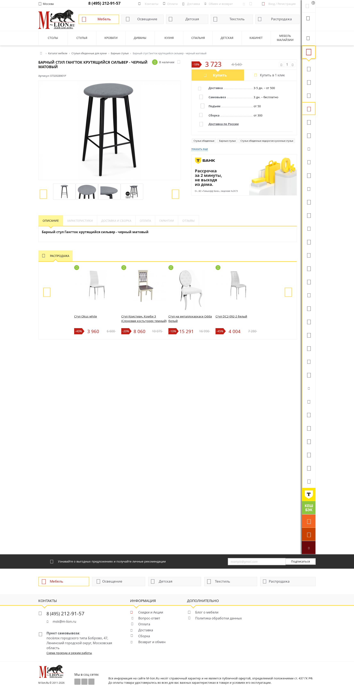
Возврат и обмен (152, 642)
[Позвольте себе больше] (308, 494)
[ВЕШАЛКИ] (308, 427)
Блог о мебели (206, 612)
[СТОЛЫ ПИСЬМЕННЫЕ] (308, 321)
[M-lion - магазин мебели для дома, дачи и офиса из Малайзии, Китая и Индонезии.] (56, 19)
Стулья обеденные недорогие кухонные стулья (267, 140)
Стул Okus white (85, 316)
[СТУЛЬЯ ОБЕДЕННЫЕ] (308, 108)
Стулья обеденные (204, 140)
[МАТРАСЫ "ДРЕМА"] (308, 148)
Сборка (144, 636)
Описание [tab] (51, 221)
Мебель (104, 19)
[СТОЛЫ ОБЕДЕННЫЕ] (308, 95)
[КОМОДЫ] (308, 228)
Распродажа (281, 19)
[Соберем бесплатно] (308, 534)
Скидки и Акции (150, 612)
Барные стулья (227, 140)
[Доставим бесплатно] (308, 521)
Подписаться (300, 561)
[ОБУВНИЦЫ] (308, 387)
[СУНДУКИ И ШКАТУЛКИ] (308, 401)
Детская (192, 19)
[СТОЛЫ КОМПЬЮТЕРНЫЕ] (308, 201)
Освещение (147, 19)
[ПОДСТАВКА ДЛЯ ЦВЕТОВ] (308, 348)
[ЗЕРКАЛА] (308, 374)
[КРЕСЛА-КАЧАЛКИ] (308, 334)
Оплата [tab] (145, 221)
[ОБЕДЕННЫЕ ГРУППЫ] (308, 281)
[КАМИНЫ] (308, 294)
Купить (220, 75)
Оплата (144, 624)
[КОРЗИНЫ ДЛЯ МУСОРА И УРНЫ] (308, 481)
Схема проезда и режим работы (69, 653)
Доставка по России (224, 124)
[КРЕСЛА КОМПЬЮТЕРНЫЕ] (308, 135)
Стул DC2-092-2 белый (231, 316)
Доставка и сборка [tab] (116, 221)
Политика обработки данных (218, 618)
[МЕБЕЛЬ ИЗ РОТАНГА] (308, 188)
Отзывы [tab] (188, 221)
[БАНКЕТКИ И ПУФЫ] (308, 361)
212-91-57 (65, 613)
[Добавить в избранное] (178, 62)
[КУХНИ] (308, 81)
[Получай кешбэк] (308, 507)
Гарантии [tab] (166, 221)
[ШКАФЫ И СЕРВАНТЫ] (308, 214)
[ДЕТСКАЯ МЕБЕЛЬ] (308, 308)
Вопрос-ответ (149, 618)
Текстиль (237, 19)
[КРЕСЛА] (308, 121)
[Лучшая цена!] (308, 547)
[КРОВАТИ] (308, 161)
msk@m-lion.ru (64, 621)
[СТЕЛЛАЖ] (308, 414)
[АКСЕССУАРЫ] (308, 454)
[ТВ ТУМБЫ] (308, 268)
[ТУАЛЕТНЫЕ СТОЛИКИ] (308, 241)
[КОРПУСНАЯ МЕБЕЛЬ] (308, 467)
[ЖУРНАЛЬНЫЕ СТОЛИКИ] (308, 254)
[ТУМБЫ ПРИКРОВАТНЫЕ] (308, 175)
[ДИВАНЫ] (308, 68)
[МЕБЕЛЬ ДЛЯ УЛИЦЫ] (308, 441)
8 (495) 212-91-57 (104, 3)
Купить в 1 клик (272, 75)
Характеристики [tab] (80, 221)
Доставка (145, 630)
